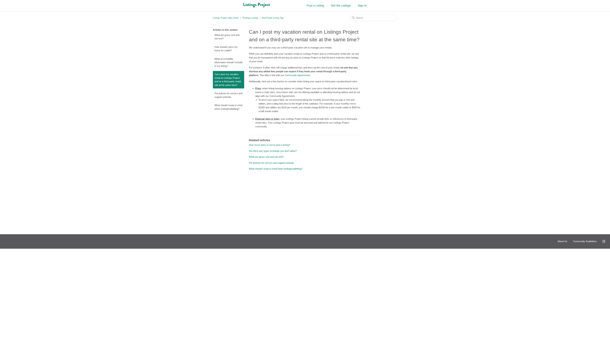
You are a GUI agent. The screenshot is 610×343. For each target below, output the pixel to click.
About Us (562, 241)
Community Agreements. (298, 75)
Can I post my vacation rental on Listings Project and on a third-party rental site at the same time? (227, 79)
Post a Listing (315, 5)
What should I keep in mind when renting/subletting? (228, 107)
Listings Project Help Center (226, 18)
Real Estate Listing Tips (273, 18)
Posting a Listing (250, 18)
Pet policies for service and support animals (228, 95)
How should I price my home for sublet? (226, 49)
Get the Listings (341, 5)
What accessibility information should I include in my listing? (228, 62)
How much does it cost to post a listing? (269, 145)
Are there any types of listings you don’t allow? (273, 151)
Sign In (362, 5)
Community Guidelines (585, 241)
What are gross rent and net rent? (226, 37)
